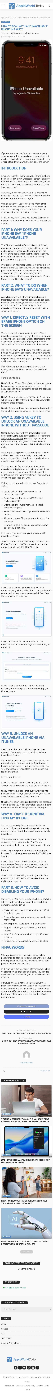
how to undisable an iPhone (23, 971)
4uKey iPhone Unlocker (12, 438)
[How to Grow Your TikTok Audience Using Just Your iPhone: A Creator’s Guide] (26, 1182)
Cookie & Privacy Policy (10, 1343)
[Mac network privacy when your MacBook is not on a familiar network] (26, 1141)
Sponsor (5, 22)
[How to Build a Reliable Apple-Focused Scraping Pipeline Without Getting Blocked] (26, 1223)
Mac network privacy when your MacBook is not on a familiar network (25, 1161)
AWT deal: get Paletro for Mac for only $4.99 (26, 1033)
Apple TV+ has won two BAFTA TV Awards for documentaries (26, 1042)
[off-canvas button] (2, 5)
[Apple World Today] (26, 5)
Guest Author (19, 33)
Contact (4, 1329)
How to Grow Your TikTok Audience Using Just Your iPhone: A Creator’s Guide (24, 1202)
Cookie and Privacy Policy (25, 1386)
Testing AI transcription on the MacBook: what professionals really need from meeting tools (25, 1120)
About (3, 1324)
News (28, 1390)
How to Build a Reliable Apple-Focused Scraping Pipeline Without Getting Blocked (25, 1243)
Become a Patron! (26, 1269)
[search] (49, 6)
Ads (3, 1334)
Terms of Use (6, 1338)
